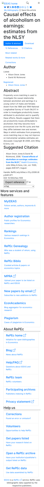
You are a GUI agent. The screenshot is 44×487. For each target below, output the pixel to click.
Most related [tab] (11, 53)
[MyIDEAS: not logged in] (26, 7)
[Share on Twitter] (10, 7)
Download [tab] (29, 43)
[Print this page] (23, 7)
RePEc (17, 480)
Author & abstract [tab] (13, 43)
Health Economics (29, 162)
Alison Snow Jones (17, 85)
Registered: (8, 82)
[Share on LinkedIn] (18, 7)
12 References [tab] (11, 48)
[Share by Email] (20, 7)
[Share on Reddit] (15, 7)
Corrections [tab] (10, 62)
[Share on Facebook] (13, 7)
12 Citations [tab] (27, 48)
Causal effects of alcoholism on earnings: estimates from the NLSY (22, 159)
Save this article (29, 10)
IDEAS (7, 480)
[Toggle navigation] (27, 3)
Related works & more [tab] (15, 57)
